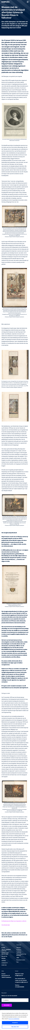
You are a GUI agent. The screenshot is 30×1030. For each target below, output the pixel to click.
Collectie (4, 956)
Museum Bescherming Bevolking (21, 955)
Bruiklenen (19, 949)
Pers (18, 962)
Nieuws (3, 958)
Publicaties (19, 952)
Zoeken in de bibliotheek (5, 953)
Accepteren (15, 1022)
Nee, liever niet (15, 1026)
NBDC (18, 957)
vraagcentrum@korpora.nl (21, 982)
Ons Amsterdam (6, 925)
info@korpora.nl (19, 975)
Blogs (3, 947)
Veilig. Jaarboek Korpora (6, 950)
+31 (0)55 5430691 (19, 986)
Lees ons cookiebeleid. (13, 1018)
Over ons (4, 965)
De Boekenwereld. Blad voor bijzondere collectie (14, 921)
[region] (15, 1020)
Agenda (4, 960)
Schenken (19, 947)
